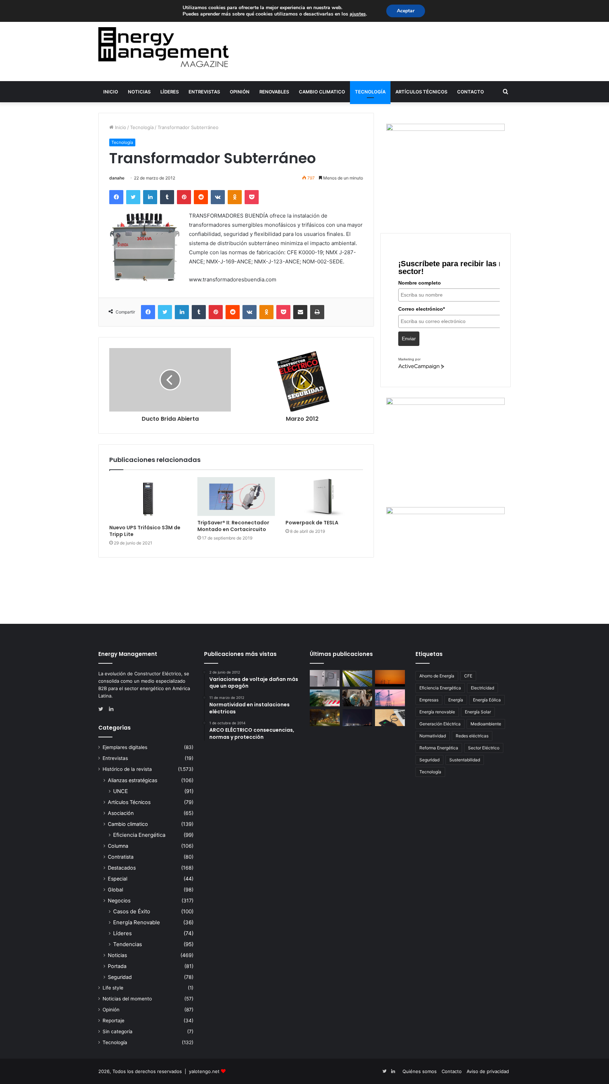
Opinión (240, 92)
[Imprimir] (317, 312)
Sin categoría (118, 1031)
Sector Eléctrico (483, 747)
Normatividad (432, 735)
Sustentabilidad (464, 759)
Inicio (110, 92)
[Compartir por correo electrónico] (300, 312)
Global (115, 890)
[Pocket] (252, 197)
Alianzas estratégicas (132, 780)
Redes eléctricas (472, 735)
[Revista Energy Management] (163, 47)
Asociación (121, 813)
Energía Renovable (136, 922)
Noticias (139, 92)
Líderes (169, 92)
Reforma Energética (438, 747)
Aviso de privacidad (488, 1071)
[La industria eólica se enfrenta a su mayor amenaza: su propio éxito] (390, 678)
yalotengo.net (204, 1071)
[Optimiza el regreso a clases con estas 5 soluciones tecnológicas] (390, 717)
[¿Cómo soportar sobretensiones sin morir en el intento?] (358, 717)
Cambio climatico (322, 92)
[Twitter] (133, 197)
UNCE (120, 791)
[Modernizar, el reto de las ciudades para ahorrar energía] (325, 717)
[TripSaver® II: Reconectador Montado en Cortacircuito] (236, 496)
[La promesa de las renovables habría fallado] (358, 678)
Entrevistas (204, 92)
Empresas (428, 699)
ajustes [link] (358, 14)
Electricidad (482, 687)
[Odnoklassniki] (235, 197)
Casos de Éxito (131, 911)
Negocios (119, 900)
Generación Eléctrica (440, 723)
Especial (117, 879)
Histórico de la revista (127, 769)
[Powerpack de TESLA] (324, 496)
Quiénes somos (419, 1071)
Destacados (122, 868)
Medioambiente (485, 723)
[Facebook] (116, 197)
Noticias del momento (127, 998)
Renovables (274, 92)
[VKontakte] (218, 197)
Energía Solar (478, 711)
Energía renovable (437, 711)
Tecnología (370, 92)
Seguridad (120, 977)
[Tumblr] (167, 197)
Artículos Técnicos (421, 92)
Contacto (470, 92)
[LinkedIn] (150, 197)
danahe (116, 178)
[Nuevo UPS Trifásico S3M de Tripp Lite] (148, 499)
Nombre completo (419, 283)
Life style (113, 988)
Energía (455, 699)
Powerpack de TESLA (311, 522)
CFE (468, 675)
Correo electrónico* (421, 309)
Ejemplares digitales (125, 747)
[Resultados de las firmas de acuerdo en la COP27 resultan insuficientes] (358, 697)
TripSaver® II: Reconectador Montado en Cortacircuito (233, 526)
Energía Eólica (487, 699)
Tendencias (127, 944)
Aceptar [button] (405, 10)
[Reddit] (201, 197)
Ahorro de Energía (436, 675)
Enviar (409, 338)
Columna (118, 846)
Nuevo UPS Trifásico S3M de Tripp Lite (144, 531)
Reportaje (113, 1020)
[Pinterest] (184, 197)
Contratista (121, 857)
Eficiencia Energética (139, 835)
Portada (117, 966)
